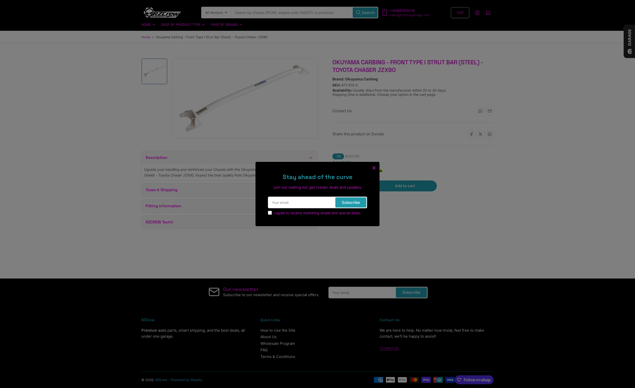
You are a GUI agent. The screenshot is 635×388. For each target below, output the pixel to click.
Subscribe (351, 202)
